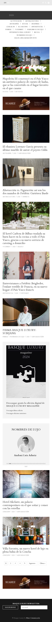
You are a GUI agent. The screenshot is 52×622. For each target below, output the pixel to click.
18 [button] (31, 463)
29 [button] (26, 466)
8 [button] (17, 463)
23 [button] (39, 463)
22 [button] (37, 463)
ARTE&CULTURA (32, 21)
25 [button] (41, 463)
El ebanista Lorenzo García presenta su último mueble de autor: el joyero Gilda (25, 148)
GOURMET (19, 29)
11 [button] (21, 463)
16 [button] (28, 463)
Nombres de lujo (24, 35)
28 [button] (25, 466)
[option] (26, 448)
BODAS (25, 24)
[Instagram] (48, 3)
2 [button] (8, 463)
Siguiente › (32, 563)
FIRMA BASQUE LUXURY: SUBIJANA (19, 331)
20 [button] (34, 463)
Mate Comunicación (33, 618)
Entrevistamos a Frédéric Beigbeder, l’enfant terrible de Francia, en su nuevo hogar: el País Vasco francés (25, 287)
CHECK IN (10, 27)
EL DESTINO (23, 27)
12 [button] (23, 463)
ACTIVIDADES (16, 21)
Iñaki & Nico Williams (25, 455)
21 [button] (36, 463)
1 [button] (7, 463)
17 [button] (30, 463)
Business (35, 24)
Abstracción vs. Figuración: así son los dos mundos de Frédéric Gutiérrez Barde (25, 191)
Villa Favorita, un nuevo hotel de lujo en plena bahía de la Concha (25, 550)
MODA (37, 32)
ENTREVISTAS (37, 27)
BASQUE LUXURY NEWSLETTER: (26, 604)
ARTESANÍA (14, 24)
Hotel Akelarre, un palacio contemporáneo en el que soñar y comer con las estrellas (25, 505)
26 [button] (43, 463)
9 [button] (18, 463)
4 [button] (11, 463)
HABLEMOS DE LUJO (35, 29)
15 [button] (27, 463)
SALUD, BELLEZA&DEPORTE (25, 38)
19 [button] (33, 463)
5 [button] (12, 463)
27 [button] (44, 463)
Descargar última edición (14, 410)
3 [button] (10, 463)
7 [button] (15, 463)
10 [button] (20, 463)
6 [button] (14, 463)
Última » (42, 563)
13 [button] (24, 463)
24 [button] (40, 463)
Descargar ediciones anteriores (16, 413)
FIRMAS (8, 29)
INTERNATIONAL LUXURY (20, 32)
